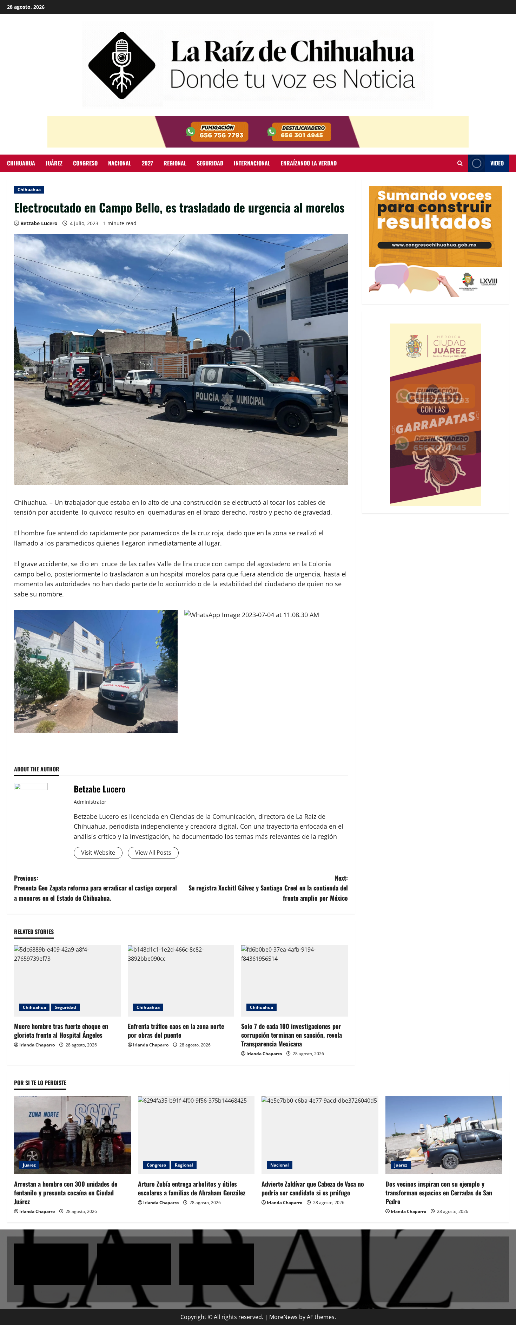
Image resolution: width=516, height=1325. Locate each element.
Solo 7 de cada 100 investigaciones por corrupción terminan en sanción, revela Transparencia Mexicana (291, 1035)
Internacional (252, 163)
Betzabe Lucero (39, 223)
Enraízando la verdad (309, 163)
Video (497, 163)
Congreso (85, 163)
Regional (175, 163)
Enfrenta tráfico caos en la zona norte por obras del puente (176, 1030)
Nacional (119, 163)
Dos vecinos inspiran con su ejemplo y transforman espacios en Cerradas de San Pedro (438, 1192)
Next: (268, 888)
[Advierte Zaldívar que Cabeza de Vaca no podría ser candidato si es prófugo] (320, 1135)
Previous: (95, 888)
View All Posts (153, 852)
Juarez (29, 1165)
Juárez (54, 163)
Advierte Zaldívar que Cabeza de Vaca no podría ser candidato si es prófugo (313, 1188)
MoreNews (283, 1317)
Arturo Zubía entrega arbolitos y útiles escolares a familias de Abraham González (191, 1188)
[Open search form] (460, 163)
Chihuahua (21, 163)
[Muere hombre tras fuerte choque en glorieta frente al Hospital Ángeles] (67, 980)
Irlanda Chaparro (37, 1045)
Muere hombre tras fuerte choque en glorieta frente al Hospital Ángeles (61, 1030)
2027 (147, 163)
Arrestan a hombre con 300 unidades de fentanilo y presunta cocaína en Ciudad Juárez (65, 1192)
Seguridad (210, 163)
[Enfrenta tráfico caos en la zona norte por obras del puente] (181, 980)
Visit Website (98, 852)
